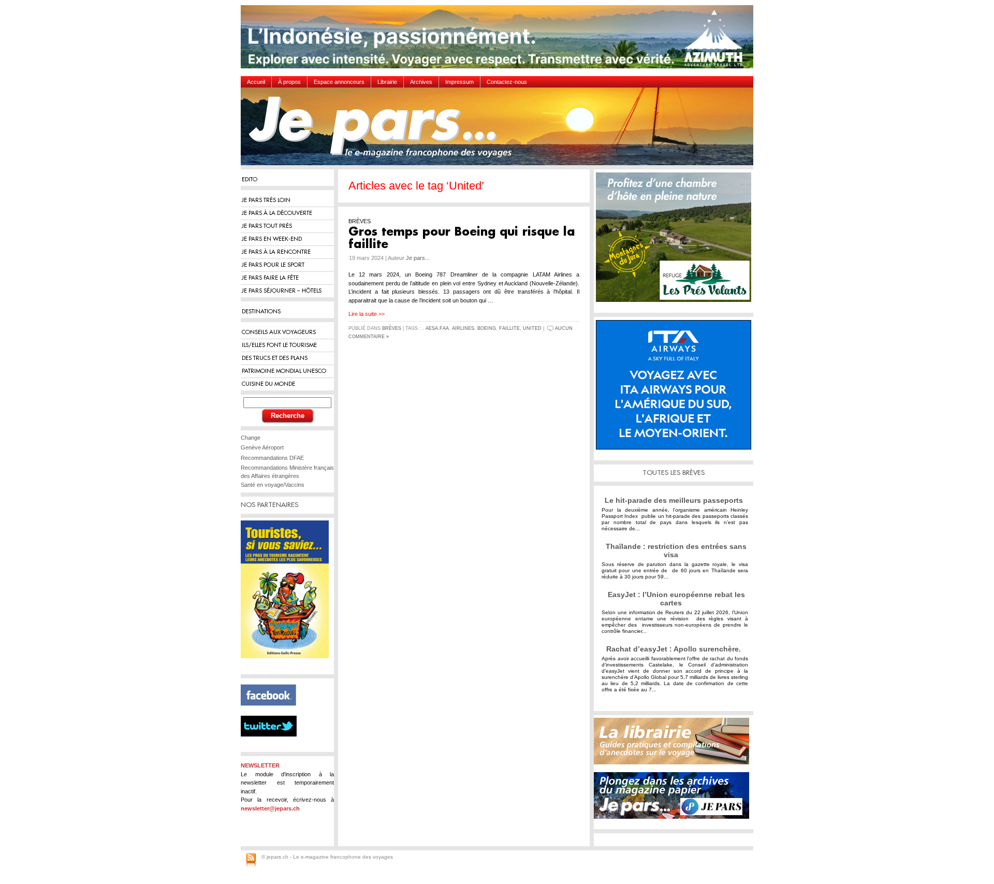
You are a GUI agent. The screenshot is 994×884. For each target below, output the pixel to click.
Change (250, 437)
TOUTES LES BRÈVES (673, 472)
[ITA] (676, 388)
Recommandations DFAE (272, 458)
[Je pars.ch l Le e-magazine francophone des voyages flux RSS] (251, 860)
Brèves (391, 328)
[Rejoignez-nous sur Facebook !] (272, 711)
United (532, 328)
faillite (509, 328)
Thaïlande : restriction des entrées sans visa (676, 550)
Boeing (486, 328)
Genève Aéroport (262, 447)
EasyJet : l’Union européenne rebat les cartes (676, 598)
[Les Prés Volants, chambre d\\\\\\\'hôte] (676, 241)
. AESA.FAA (435, 328)
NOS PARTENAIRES (269, 504)
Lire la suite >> (366, 314)
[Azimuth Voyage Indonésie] (499, 40)
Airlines (463, 328)
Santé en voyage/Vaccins (272, 485)
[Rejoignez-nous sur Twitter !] (273, 746)
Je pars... (418, 258)
